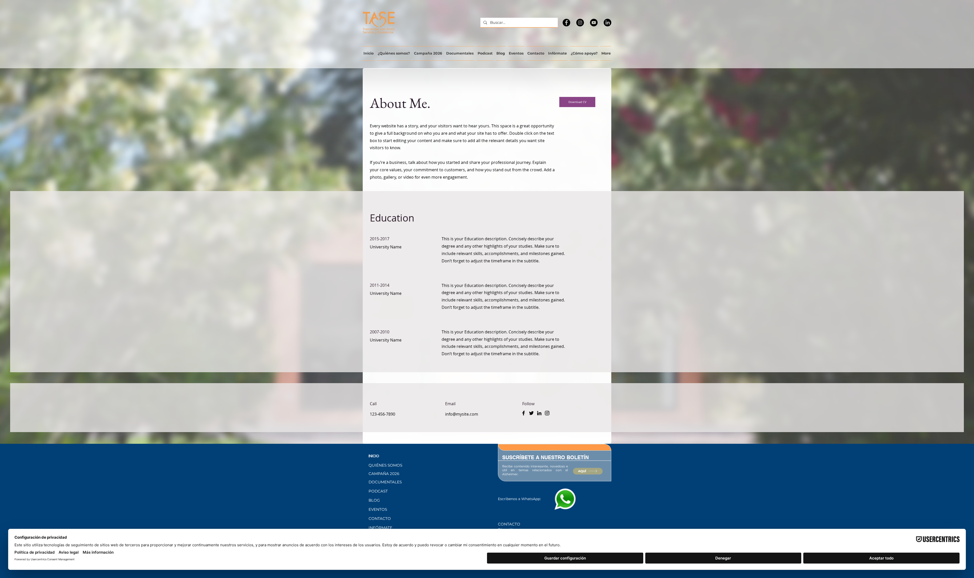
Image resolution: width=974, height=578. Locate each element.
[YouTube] (594, 22)
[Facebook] (566, 22)
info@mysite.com (461, 414)
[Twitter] (531, 413)
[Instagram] (580, 22)
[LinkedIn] (607, 22)
